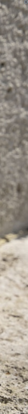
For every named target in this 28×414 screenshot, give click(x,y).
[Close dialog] (26, 2)
